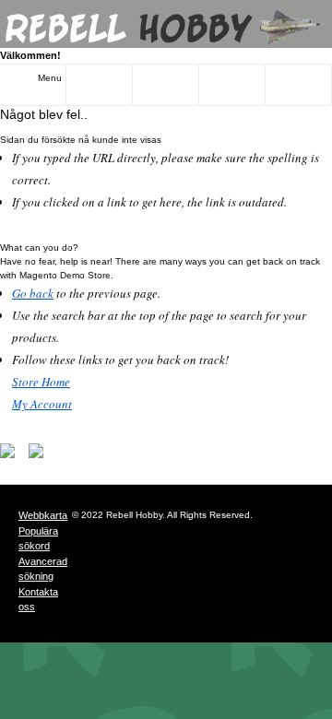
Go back (32, 293)
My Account (42, 403)
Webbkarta (42, 515)
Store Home (41, 381)
